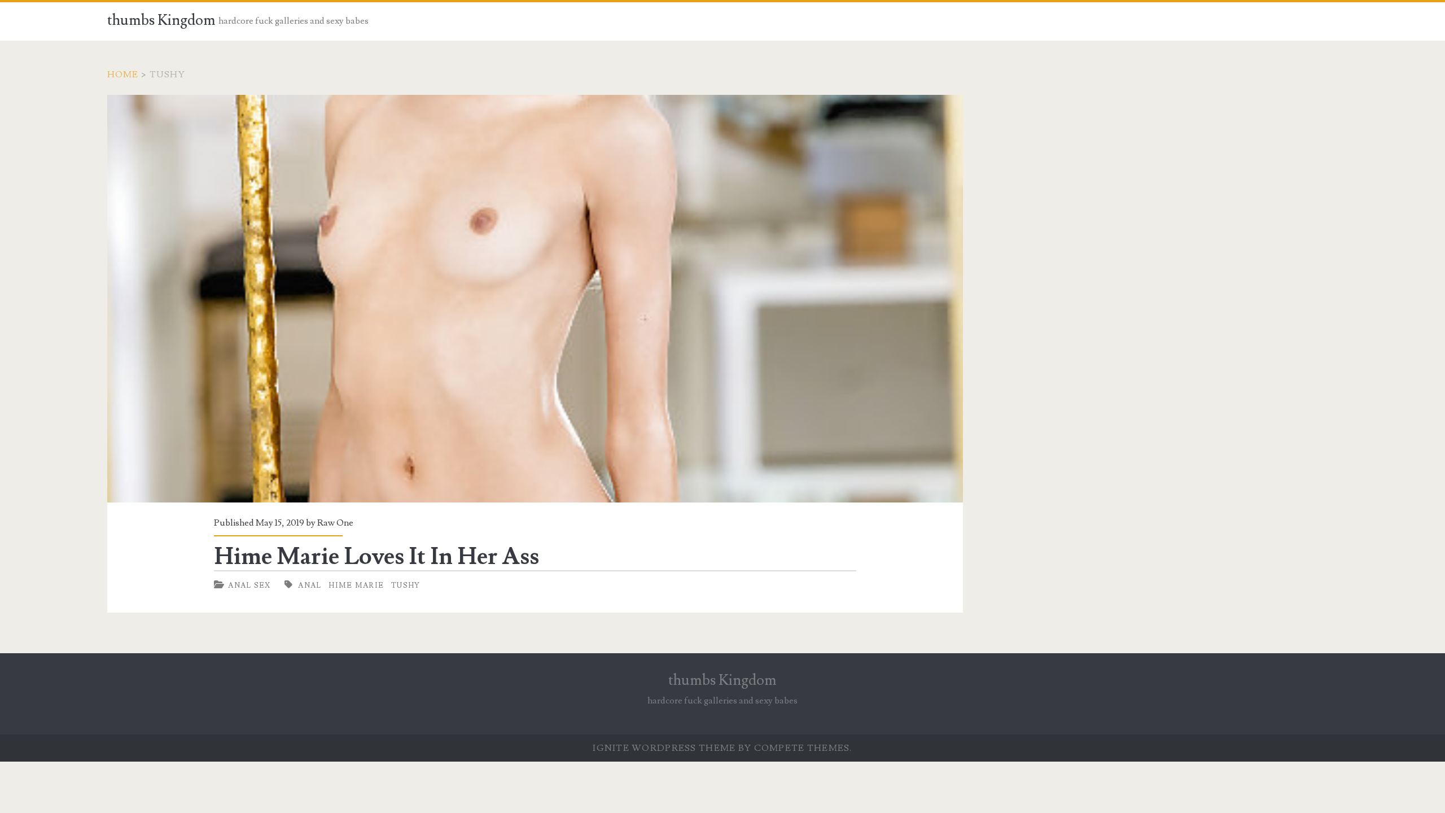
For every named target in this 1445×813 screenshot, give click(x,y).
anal (309, 585)
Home (123, 74)
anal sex (249, 585)
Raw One (335, 522)
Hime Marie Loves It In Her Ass (535, 298)
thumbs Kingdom (161, 20)
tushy (406, 585)
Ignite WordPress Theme (664, 748)
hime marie (356, 585)
